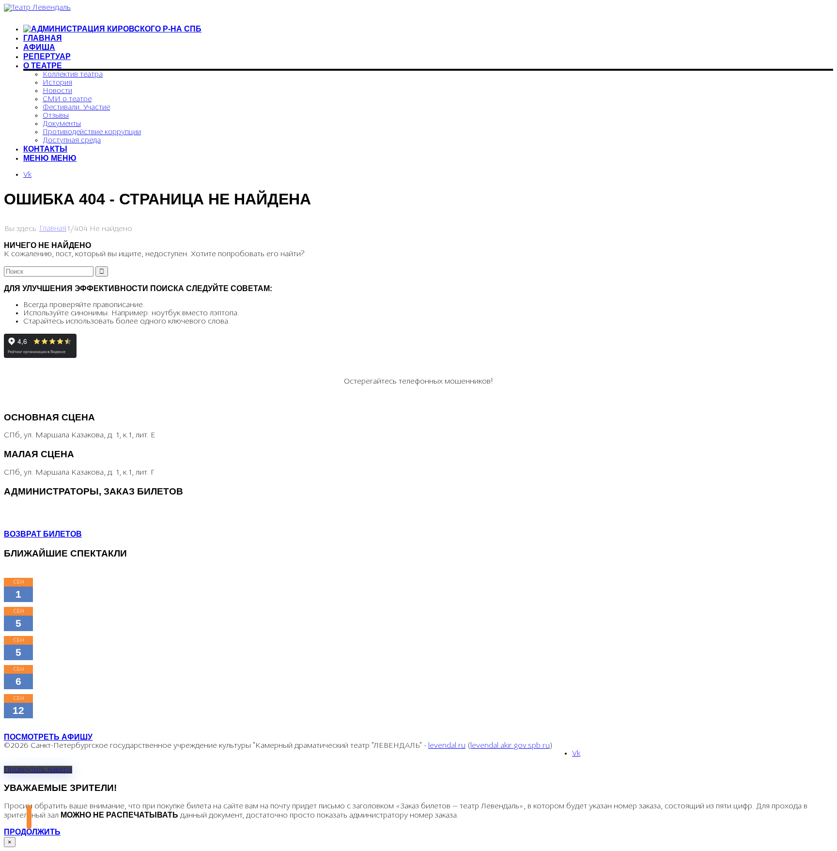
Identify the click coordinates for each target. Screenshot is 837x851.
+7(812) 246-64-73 (35, 518)
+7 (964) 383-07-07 (37, 509)
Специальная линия (79, 398)
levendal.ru (446, 746)
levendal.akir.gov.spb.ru (510, 746)
